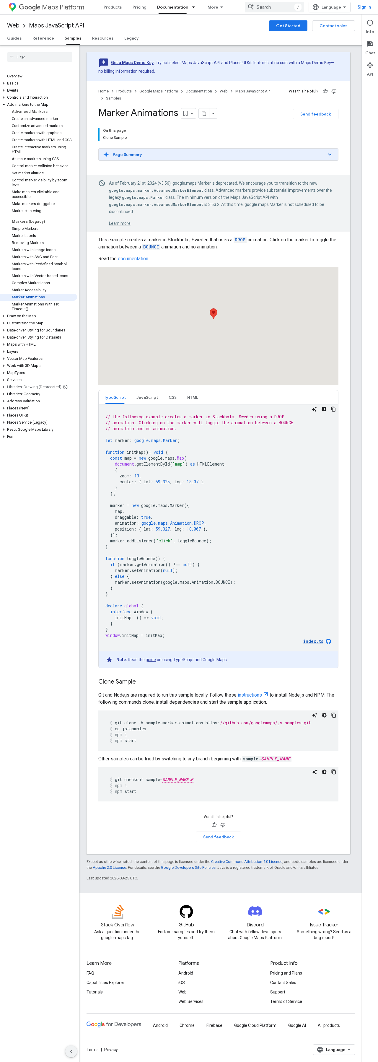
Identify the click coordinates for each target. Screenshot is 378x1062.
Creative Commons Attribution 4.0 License (246, 861)
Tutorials (95, 992)
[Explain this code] (314, 409)
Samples (73, 38)
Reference (43, 38)
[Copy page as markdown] (204, 113)
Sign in (364, 7)
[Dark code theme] (324, 409)
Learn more (120, 223)
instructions (250, 695)
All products (329, 1025)
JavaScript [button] (147, 397)
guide (151, 659)
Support (277, 992)
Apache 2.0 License (109, 867)
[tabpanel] (218, 536)
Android (185, 973)
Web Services (190, 1001)
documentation (133, 258)
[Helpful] (325, 91)
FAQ (90, 973)
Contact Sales (283, 982)
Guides (14, 38)
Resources (103, 38)
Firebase (214, 1025)
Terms (93, 1049)
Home (103, 91)
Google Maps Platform (158, 91)
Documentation (172, 7)
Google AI (297, 1025)
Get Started (288, 25)
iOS (181, 982)
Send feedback (315, 114)
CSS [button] (173, 397)
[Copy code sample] (333, 409)
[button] (38, 83)
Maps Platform (63, 7)
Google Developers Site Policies (188, 867)
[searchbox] (39, 57)
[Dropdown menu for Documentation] (195, 7)
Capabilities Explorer (105, 982)
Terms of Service (286, 1001)
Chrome (187, 1025)
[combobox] (274, 7)
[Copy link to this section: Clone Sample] (142, 682)
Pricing (139, 7)
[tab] (115, 397)
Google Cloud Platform (255, 1025)
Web (13, 25)
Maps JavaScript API (56, 25)
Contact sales (334, 25)
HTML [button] (192, 397)
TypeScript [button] (115, 397)
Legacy (131, 38)
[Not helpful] (334, 91)
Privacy (111, 1049)
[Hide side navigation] (71, 1051)
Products (113, 7)
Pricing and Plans (286, 973)
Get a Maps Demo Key (132, 62)
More (213, 7)
